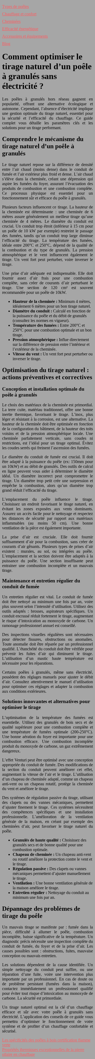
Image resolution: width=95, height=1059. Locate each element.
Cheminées (11, 21)
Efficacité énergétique (20, 29)
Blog (6, 43)
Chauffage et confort (19, 14)
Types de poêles (15, 6)
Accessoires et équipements (25, 36)
